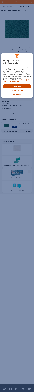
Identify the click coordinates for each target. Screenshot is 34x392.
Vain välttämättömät (17, 90)
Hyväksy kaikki (17, 86)
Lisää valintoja (17, 94)
